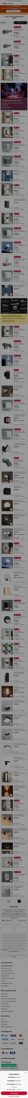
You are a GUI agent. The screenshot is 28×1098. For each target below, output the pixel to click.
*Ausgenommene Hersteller (14, 1096)
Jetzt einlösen (14, 1093)
